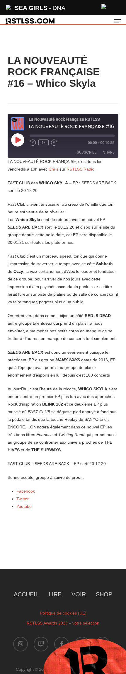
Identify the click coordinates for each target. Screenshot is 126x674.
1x (43, 143)
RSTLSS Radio (80, 169)
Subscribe (86, 152)
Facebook (25, 491)
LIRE (55, 594)
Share (108, 152)
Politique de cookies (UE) (63, 613)
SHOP (104, 594)
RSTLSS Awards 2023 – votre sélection (63, 623)
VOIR (78, 594)
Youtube (24, 506)
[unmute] (104, 6)
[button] (117, 21)
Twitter (22, 498)
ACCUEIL (26, 594)
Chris (53, 169)
